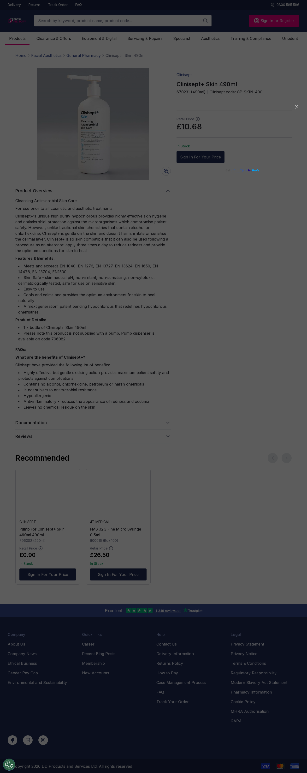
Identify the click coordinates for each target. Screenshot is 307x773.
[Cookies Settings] (9, 765)
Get (236, 170)
